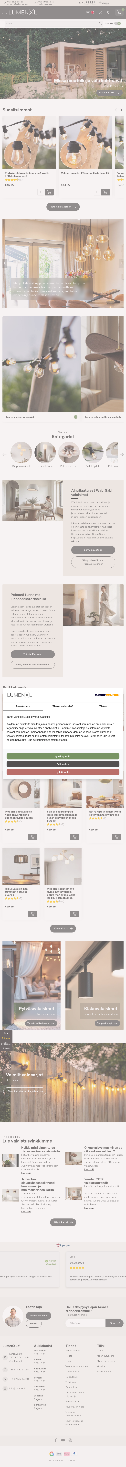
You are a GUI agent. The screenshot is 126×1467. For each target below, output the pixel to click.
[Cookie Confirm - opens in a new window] (107, 695)
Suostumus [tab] (23, 706)
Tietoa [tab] (103, 706)
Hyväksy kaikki (63, 756)
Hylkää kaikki (63, 772)
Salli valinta (63, 764)
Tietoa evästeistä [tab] (63, 706)
